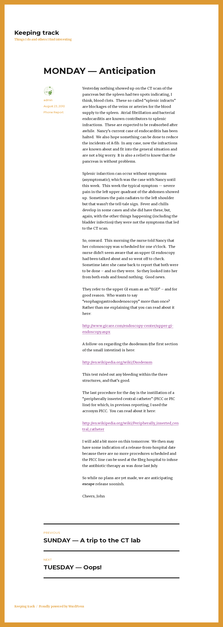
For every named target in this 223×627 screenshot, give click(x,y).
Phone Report (54, 112)
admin (48, 100)
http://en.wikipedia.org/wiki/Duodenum (117, 362)
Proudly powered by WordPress (61, 606)
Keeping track (36, 32)
